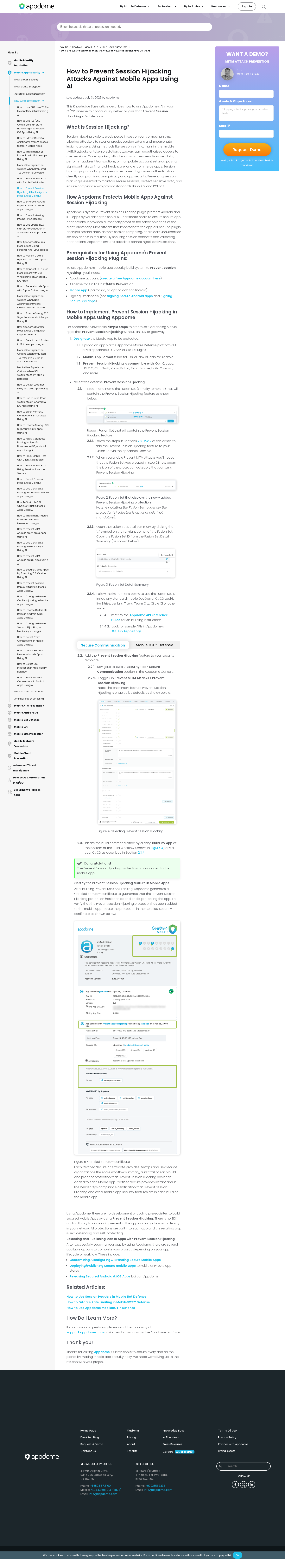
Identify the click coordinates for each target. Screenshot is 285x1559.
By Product (165, 6)
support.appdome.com (85, 1332)
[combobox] (134, 27)
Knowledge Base (174, 1431)
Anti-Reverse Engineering (29, 698)
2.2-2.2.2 (144, 441)
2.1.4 (141, 852)
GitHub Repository (126, 631)
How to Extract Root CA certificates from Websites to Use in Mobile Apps (32, 141)
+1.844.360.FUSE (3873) (106, 1490)
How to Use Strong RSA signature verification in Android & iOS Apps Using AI (32, 230)
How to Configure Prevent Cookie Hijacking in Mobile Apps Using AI (32, 600)
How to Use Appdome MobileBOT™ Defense (100, 1308)
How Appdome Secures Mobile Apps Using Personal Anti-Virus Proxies (32, 245)
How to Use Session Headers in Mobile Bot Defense (106, 1296)
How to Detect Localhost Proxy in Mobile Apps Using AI (32, 388)
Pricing (131, 1437)
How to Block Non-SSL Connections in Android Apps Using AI (31, 681)
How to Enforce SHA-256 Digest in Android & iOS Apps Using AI (31, 205)
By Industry (192, 6)
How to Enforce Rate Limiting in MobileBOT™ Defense (108, 1302)
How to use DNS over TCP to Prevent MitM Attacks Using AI (33, 111)
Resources (218, 6)
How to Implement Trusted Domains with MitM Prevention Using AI (32, 519)
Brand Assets (226, 1451)
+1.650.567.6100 (100, 1486)
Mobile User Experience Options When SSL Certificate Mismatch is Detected (31, 373)
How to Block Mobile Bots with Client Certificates (31, 458)
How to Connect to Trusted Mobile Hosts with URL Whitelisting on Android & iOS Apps (32, 274)
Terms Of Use (227, 1431)
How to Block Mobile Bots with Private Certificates (31, 180)
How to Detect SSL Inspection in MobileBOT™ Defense (32, 667)
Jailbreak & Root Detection (29, 93)
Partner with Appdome (233, 1444)
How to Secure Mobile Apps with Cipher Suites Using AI (33, 288)
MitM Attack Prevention (27, 100)
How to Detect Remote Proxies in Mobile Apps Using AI (30, 654)
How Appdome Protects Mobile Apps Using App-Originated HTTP (31, 330)
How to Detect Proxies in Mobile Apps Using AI (30, 481)
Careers (178, 1452)
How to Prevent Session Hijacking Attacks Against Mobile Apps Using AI (32, 192)
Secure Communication (103, 645)
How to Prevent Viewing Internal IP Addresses (30, 217)
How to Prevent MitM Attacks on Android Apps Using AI (32, 532)
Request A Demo (91, 1444)
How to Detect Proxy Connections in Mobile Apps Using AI (30, 640)
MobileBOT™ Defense (154, 645)
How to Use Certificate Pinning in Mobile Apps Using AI (30, 546)
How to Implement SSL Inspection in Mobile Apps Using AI (32, 155)
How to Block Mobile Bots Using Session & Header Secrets (31, 469)
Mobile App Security (83, 46)
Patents (132, 1451)
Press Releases (172, 1444)
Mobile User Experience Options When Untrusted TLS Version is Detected (31, 168)
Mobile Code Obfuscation (29, 691)
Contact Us (88, 1451)
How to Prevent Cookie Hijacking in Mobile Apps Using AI (31, 259)
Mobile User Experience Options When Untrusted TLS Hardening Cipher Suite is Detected (31, 355)
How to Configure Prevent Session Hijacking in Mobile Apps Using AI (32, 627)
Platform (133, 1431)
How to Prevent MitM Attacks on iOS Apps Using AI (32, 559)
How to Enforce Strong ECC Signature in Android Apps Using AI (33, 317)
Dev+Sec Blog (89, 1437)
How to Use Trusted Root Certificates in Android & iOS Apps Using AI (31, 401)
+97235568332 (155, 1486)
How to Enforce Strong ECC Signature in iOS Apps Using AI (33, 428)
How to (63, 46)
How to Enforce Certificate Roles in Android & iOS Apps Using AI (32, 613)
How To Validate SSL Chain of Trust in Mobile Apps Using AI (31, 506)
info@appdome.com (103, 1494)
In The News (171, 1437)
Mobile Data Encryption (27, 86)
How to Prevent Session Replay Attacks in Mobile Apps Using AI (31, 586)
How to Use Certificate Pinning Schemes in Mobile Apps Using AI (33, 492)
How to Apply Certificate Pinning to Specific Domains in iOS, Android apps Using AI (31, 444)
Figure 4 (157, 848)
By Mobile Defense (133, 6)
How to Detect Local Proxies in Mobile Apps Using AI (33, 342)
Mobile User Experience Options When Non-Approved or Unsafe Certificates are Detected (31, 301)
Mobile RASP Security (26, 79)
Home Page (88, 1431)
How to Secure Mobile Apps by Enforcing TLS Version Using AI (33, 573)
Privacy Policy (227, 1437)
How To (13, 52)
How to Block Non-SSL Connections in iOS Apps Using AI (31, 415)
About (131, 1444)
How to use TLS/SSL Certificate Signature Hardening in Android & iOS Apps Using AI (31, 126)
